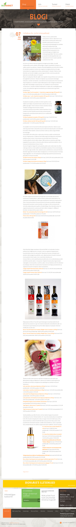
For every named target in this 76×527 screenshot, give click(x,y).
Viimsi (56, 511)
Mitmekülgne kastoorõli (9, 495)
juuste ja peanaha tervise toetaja (67, 499)
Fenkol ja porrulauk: (67, 514)
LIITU (39, 500)
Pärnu (67, 511)
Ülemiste (43, 511)
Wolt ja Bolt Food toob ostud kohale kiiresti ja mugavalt (49, 497)
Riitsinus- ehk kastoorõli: (65, 496)
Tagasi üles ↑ (26, 471)
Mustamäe (50, 511)
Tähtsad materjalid (42, 5)
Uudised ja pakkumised (28, 5)
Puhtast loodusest (56, 5)
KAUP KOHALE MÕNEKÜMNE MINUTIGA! (48, 491)
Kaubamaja (25, 511)
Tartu (62, 511)
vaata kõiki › (73, 505)
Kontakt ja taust (69, 5)
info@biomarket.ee (14, 522)
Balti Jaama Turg (16, 511)
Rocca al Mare (34, 511)
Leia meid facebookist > (68, 522)
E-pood (73, 511)
